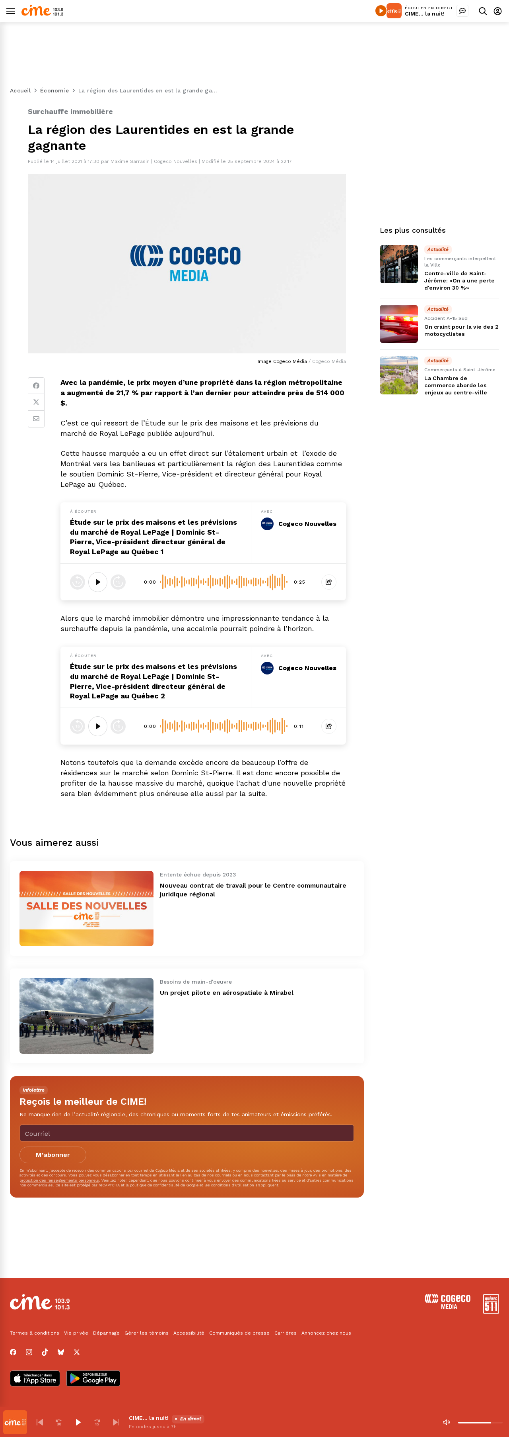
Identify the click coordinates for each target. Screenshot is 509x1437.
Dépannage (106, 1333)
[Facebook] (36, 385)
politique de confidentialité (154, 1185)
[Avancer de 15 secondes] (118, 582)
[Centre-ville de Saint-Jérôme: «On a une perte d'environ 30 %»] (399, 264)
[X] (77, 1352)
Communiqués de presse (239, 1333)
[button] (40, 1422)
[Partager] (328, 582)
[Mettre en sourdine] (446, 1422)
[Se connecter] (498, 11)
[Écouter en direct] (381, 10)
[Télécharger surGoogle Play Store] (93, 1379)
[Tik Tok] (45, 1352)
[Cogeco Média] (447, 1307)
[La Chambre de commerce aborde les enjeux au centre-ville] (399, 375)
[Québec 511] (491, 1311)
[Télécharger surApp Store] (35, 1379)
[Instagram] (29, 1352)
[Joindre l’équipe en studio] (462, 11)
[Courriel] (36, 419)
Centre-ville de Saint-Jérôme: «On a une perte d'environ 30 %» (459, 280)
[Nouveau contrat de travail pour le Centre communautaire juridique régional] (86, 908)
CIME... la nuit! (425, 13)
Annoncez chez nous (326, 1333)
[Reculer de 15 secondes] (77, 582)
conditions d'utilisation (232, 1185)
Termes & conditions (34, 1333)
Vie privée (76, 1333)
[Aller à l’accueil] (42, 14)
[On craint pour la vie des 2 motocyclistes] (399, 324)
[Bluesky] (61, 1352)
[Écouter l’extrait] (97, 582)
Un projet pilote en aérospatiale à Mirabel (226, 992)
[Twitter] (36, 402)
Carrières (285, 1333)
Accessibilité (188, 1333)
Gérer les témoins (146, 1333)
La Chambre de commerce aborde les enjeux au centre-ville (455, 385)
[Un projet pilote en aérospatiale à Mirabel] (86, 1015)
